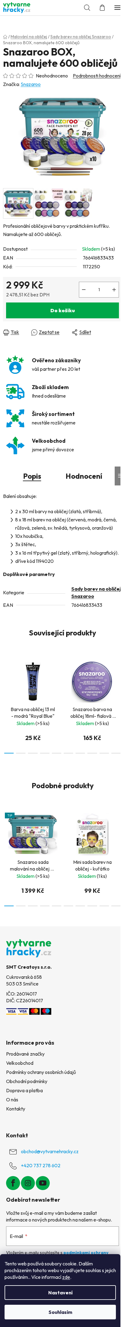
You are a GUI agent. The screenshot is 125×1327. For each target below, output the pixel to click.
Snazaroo (31, 84)
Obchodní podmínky (26, 1081)
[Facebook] (13, 1183)
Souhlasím (60, 1312)
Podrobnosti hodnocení (97, 76)
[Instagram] (28, 1183)
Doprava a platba (24, 1090)
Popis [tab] (32, 476)
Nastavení (60, 1292)
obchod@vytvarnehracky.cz (50, 1151)
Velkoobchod (19, 1063)
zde (66, 1277)
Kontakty (15, 1109)
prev (6, 678)
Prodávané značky (25, 1054)
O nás (12, 1099)
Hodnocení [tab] (84, 476)
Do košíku (62, 310)
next (118, 678)
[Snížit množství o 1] (83, 289)
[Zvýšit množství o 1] (114, 289)
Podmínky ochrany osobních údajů (41, 1072)
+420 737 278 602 (40, 1165)
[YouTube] (43, 1183)
